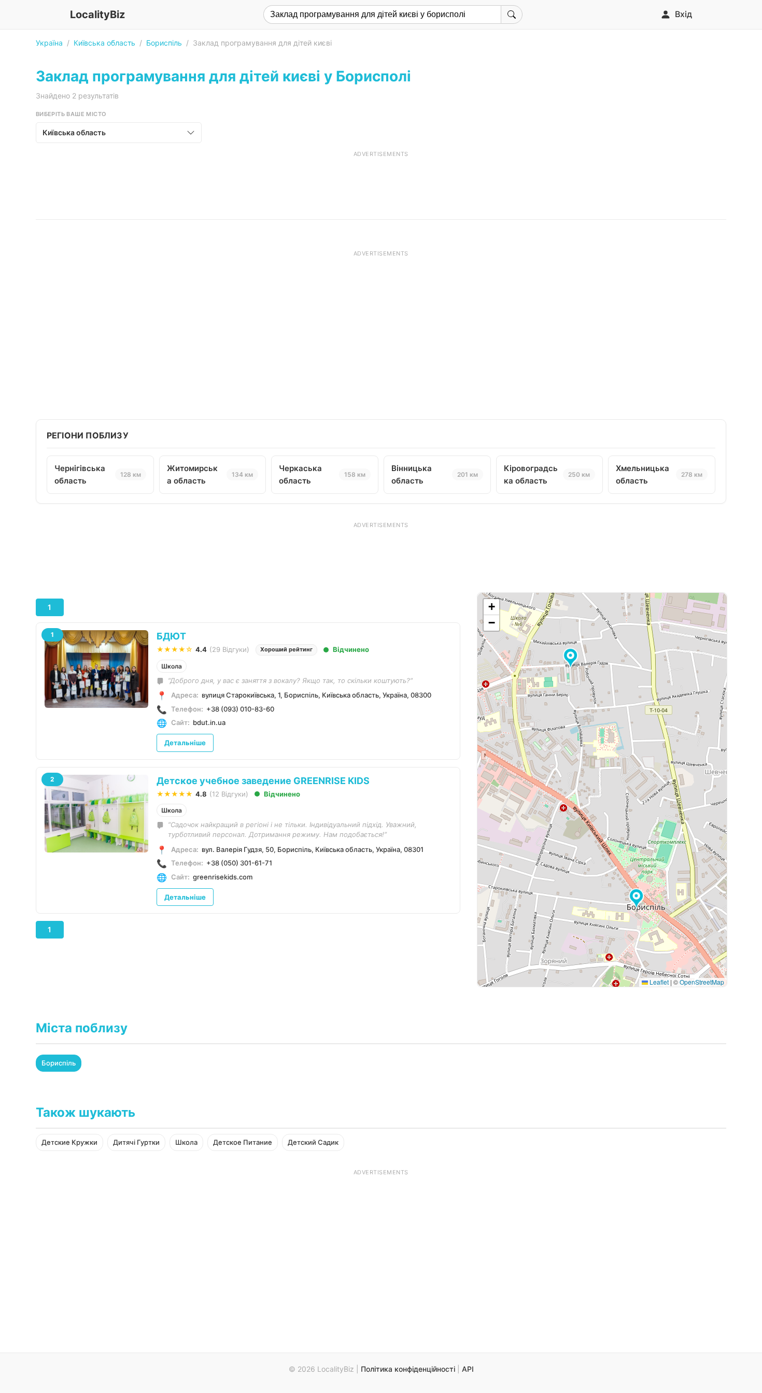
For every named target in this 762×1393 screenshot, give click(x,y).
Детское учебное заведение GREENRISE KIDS (263, 780)
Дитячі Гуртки (136, 1142)
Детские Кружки (69, 1142)
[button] (638, 899)
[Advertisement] (381, 181)
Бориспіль (164, 42)
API (468, 1368)
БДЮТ (171, 636)
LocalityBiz (97, 14)
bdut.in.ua (209, 722)
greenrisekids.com (222, 877)
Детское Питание (242, 1142)
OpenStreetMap (702, 981)
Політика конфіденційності (408, 1368)
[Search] (512, 14)
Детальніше (185, 742)
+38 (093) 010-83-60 (240, 709)
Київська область (104, 42)
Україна (49, 42)
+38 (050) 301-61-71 (239, 863)
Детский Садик (313, 1142)
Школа (171, 666)
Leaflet (658, 981)
